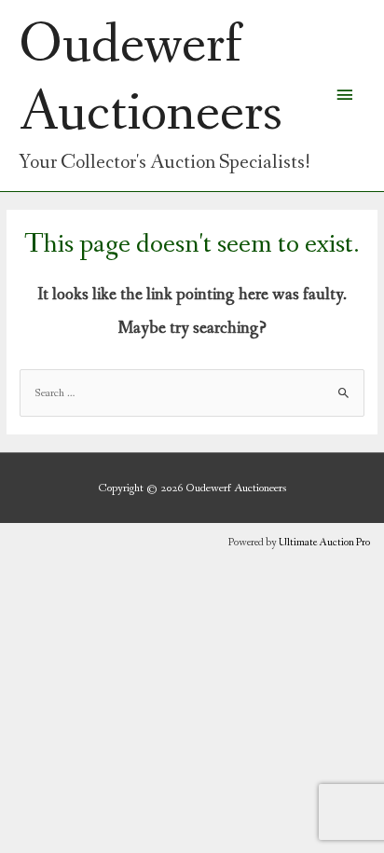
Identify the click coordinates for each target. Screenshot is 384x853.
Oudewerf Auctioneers (150, 79)
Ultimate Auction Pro (324, 542)
